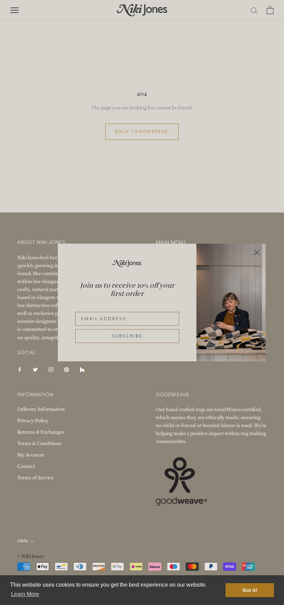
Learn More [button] (25, 594)
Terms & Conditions (39, 443)
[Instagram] (50, 369)
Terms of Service (35, 478)
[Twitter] (35, 369)
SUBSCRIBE (127, 336)
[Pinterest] (66, 369)
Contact (26, 466)
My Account (30, 455)
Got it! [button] (249, 590)
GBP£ (22, 541)
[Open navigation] (14, 10)
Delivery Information (41, 409)
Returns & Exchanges (40, 432)
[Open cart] (270, 10)
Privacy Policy (32, 421)
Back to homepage (141, 131)
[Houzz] (82, 369)
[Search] (254, 10)
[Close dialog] (257, 252)
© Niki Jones (30, 556)
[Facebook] (19, 369)
